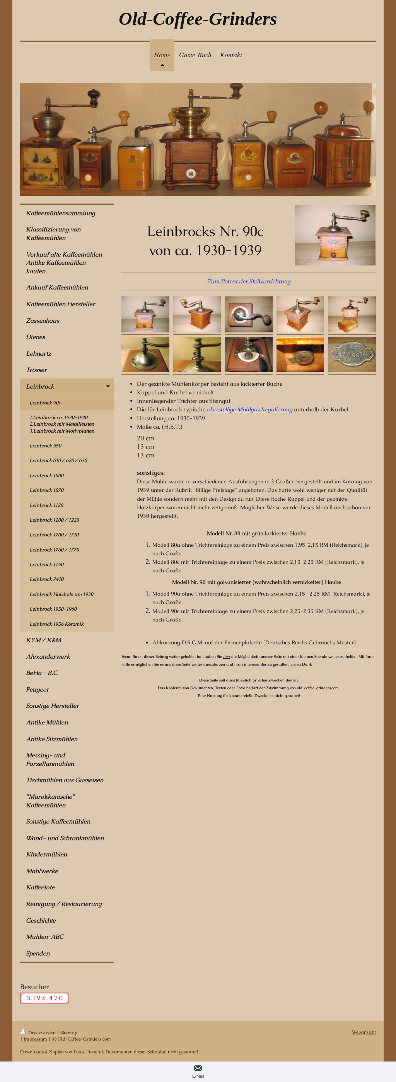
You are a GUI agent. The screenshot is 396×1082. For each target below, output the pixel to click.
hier (226, 656)
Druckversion (42, 1033)
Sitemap (68, 1033)
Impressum (35, 1039)
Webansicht (364, 1032)
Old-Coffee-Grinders (198, 18)
